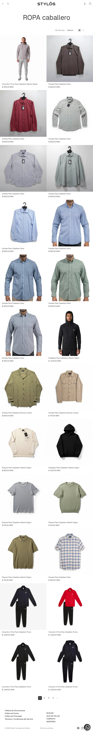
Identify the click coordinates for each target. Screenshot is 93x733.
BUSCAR (49, 713)
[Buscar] (8, 3)
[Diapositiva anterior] (3, 58)
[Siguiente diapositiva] (42, 58)
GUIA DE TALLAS (53, 716)
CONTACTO (50, 719)
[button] (71, 30)
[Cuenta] (84, 3)
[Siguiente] (57, 698)
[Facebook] (78, 728)
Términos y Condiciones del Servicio (19, 719)
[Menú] (3, 3)
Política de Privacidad (13, 716)
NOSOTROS (50, 721)
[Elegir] (43, 78)
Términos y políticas (46, 728)
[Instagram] (82, 728)
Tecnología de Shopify (22, 728)
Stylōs (12, 728)
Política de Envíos (12, 713)
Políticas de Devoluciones (15, 710)
